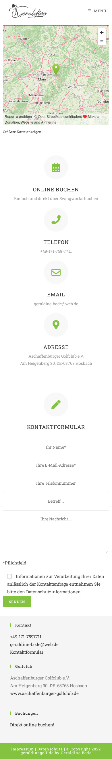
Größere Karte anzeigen (22, 131)
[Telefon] (56, 220)
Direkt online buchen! (32, 725)
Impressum (22, 749)
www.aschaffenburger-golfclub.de (44, 693)
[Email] (56, 272)
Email (56, 294)
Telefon (56, 242)
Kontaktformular (26, 652)
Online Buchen (56, 189)
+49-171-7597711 (25, 636)
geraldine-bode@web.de (34, 644)
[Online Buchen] (56, 167)
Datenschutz (50, 749)
